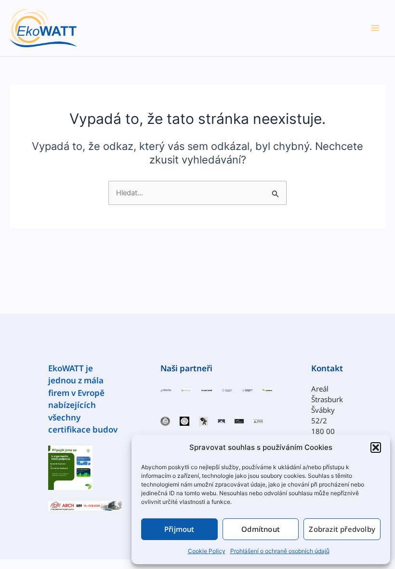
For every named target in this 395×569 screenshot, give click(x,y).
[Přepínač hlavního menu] (375, 28)
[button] (376, 447)
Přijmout (179, 529)
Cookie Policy (206, 551)
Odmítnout (260, 529)
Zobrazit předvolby (342, 529)
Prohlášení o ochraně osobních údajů (279, 551)
